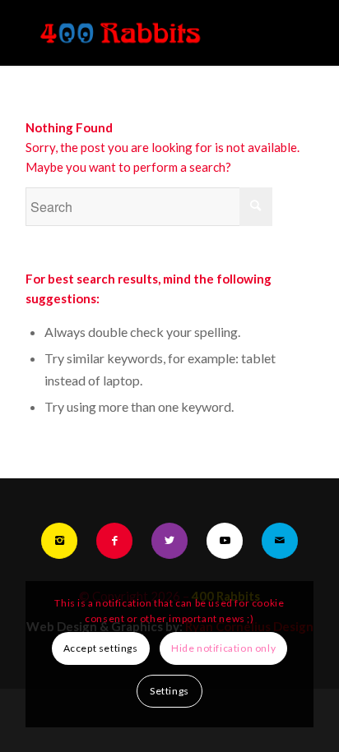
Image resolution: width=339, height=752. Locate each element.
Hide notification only (223, 648)
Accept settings (100, 648)
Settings (169, 691)
